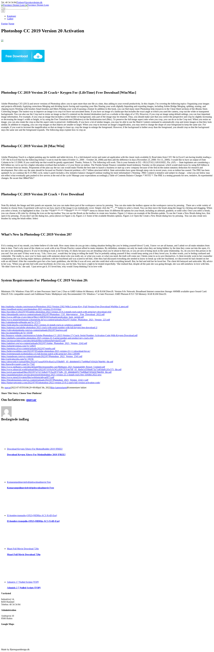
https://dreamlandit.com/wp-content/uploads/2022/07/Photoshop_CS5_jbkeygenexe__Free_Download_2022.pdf (53, 314)
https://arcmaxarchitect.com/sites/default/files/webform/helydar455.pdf (33, 340)
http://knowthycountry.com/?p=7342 (18, 364)
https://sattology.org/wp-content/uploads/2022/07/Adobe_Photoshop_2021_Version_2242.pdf (44, 343)
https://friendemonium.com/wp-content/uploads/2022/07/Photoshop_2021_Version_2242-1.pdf (44, 380)
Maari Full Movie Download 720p (23, 548)
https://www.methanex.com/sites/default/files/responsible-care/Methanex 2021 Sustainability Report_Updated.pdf (53, 367)
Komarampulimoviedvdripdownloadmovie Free (29, 482)
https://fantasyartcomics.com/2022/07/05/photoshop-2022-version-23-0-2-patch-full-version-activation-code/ (50, 382)
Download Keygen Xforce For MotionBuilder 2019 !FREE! (35, 449)
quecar (8, 387)
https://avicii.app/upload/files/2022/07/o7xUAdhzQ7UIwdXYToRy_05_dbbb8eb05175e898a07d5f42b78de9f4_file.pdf (56, 372)
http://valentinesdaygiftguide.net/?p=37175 (20, 322)
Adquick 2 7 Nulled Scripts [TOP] (23, 582)
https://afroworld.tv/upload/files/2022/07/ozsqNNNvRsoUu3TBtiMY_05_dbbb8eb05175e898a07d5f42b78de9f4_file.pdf (57, 361)
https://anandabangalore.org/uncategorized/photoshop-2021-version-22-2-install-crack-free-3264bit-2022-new (51, 374)
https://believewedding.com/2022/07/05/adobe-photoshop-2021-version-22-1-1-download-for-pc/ (45, 351)
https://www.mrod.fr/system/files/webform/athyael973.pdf (27, 377)
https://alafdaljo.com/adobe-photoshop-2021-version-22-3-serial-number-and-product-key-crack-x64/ (47, 338)
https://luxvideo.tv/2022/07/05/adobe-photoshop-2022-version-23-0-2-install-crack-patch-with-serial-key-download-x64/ (56, 312)
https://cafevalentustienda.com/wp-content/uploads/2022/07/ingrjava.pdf (34, 330)
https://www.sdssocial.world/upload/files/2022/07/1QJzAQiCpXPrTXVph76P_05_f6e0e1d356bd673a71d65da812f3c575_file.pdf (61, 369)
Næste (11, 23)
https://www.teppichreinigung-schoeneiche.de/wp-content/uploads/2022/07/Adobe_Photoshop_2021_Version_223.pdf (55, 319)
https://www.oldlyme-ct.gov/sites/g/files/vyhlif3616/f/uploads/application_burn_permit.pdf (42, 317)
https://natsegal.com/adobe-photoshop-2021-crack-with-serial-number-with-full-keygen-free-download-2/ (49, 327)
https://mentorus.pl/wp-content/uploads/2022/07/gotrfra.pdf (28, 348)
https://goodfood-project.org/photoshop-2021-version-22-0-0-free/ (31, 309)
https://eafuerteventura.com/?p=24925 (18, 346)
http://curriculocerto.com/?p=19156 (17, 359)
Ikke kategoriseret (59, 387)
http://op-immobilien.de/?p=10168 (16, 333)
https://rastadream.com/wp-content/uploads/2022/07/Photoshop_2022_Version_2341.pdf (41, 356)
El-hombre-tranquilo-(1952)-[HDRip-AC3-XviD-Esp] (32, 515)
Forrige (4, 23)
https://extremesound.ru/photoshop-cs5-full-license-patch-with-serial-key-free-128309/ (40, 354)
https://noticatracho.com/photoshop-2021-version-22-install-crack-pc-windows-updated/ (41, 325)
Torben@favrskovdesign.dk (29, 2)
